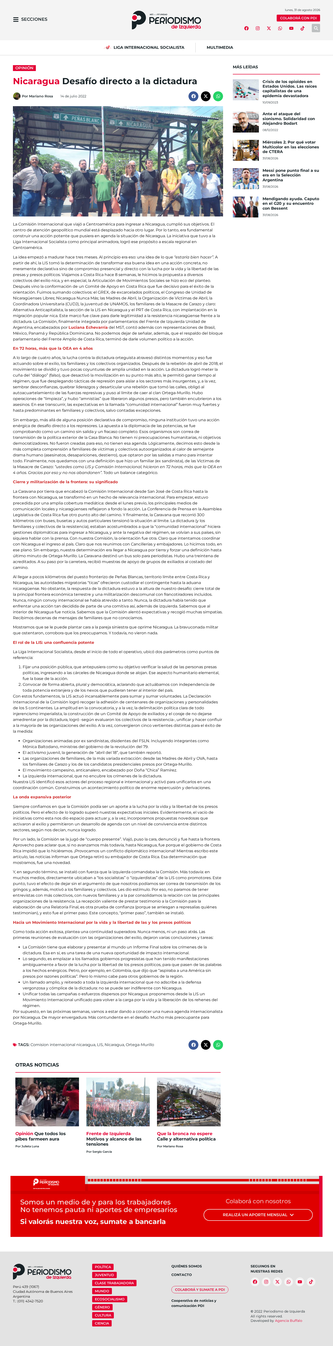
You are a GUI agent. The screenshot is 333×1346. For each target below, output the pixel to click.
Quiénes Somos (186, 1266)
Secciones (34, 19)
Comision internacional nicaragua (62, 1044)
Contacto (181, 1275)
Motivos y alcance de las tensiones (114, 1139)
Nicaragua (114, 1044)
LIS (100, 1044)
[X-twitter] (268, 28)
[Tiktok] (302, 28)
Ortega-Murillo (140, 1044)
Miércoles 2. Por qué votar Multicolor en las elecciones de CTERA (291, 147)
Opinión (24, 68)
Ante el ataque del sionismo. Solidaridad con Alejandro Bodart (289, 118)
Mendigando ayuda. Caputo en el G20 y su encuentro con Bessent (291, 203)
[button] (193, 96)
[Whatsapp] (280, 28)
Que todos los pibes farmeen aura (40, 1136)
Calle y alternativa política (187, 1136)
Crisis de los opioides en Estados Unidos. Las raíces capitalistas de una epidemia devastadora (290, 88)
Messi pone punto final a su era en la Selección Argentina (291, 175)
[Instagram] (257, 28)
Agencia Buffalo (288, 1320)
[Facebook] (246, 28)
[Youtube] (291, 28)
